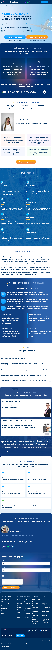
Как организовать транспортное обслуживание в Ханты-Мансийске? (24, 370)
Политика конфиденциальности (9, 641)
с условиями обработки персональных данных (15, 575)
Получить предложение (10, 587)
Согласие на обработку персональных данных (13, 643)
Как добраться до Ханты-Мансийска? (13, 358)
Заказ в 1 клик (44, 2)
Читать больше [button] (4, 451)
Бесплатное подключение (15, 37)
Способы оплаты (5, 646)
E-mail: (4, 567)
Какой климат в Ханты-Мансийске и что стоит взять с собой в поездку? (24, 380)
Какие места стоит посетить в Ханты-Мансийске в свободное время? (24, 375)
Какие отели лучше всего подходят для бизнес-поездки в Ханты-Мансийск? (22, 364)
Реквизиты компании (31, 643)
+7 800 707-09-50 (36, 2)
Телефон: (5, 560)
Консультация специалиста (37, 37)
